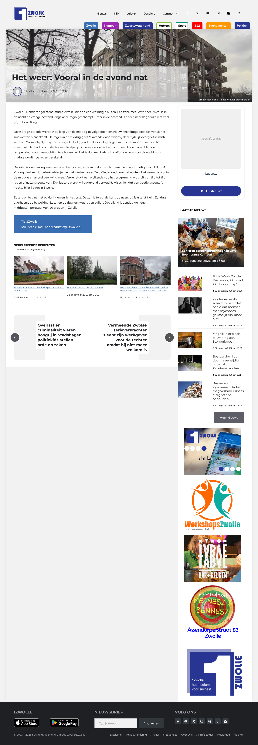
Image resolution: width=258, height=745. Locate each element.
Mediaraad (223, 734)
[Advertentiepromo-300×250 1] (215, 694)
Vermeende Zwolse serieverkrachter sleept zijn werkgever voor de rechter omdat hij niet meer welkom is (125, 337)
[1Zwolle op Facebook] (187, 13)
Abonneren (151, 723)
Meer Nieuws (229, 417)
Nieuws (102, 13)
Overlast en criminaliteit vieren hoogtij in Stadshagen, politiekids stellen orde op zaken (60, 335)
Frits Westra (30, 91)
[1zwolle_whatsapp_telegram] (212, 474)
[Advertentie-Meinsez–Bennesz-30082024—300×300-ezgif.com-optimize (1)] (212, 639)
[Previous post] (15, 337)
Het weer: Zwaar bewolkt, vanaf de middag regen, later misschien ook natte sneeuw (144, 289)
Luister (131, 13)
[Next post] (169, 337)
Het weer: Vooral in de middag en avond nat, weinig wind (39, 289)
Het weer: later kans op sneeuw (85, 287)
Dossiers (149, 13)
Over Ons (187, 734)
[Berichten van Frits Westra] (17, 91)
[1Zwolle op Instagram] (218, 13)
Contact (168, 13)
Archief (155, 734)
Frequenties (170, 734)
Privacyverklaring (136, 734)
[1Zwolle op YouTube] (208, 13)
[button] (239, 13)
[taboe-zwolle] (212, 581)
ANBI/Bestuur (204, 734)
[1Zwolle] (29, 13)
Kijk (116, 13)
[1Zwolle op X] (197, 13)
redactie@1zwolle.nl (66, 227)
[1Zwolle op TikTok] (228, 13)
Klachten (239, 734)
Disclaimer (116, 734)
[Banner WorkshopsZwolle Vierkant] (212, 532)
